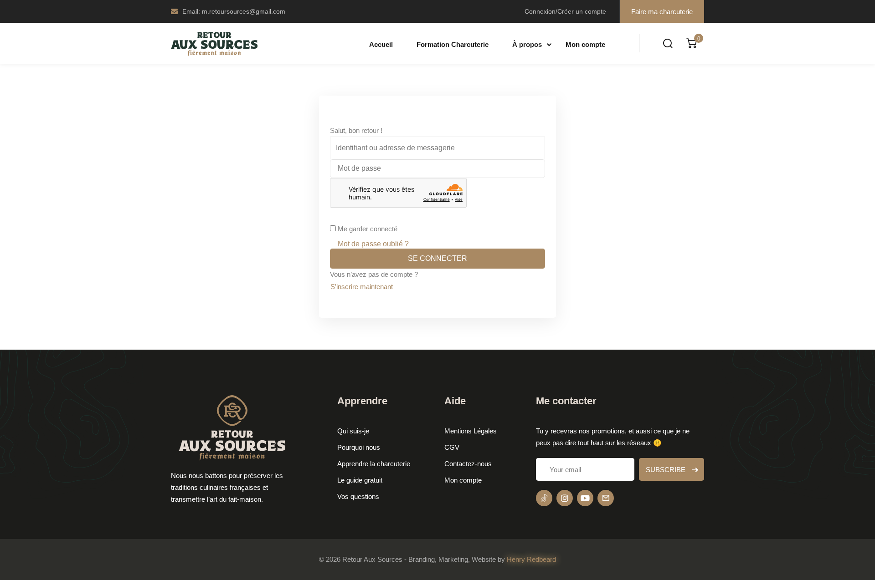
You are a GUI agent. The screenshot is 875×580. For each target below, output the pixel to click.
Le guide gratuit (359, 480)
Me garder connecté (367, 229)
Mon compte (585, 44)
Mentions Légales (470, 431)
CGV (451, 447)
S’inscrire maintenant (361, 286)
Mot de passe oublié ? (373, 244)
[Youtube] (585, 498)
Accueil (381, 44)
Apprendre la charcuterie (373, 464)
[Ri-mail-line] (605, 498)
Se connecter (437, 258)
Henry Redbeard (531, 559)
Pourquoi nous (358, 447)
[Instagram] (564, 498)
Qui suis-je (353, 431)
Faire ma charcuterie (662, 11)
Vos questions (358, 496)
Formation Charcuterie (453, 44)
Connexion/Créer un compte (565, 11)
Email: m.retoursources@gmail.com (233, 11)
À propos (527, 44)
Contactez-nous (468, 464)
